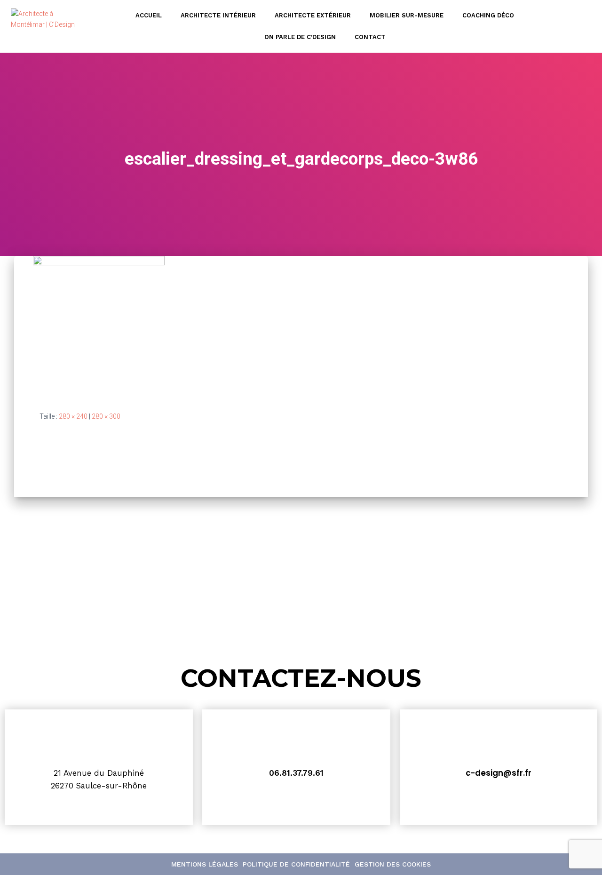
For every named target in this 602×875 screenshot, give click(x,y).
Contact (370, 36)
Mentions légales (204, 864)
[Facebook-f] (586, 26)
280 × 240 (73, 416)
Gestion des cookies (393, 864)
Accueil (148, 15)
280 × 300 (106, 416)
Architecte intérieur (218, 15)
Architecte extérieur (313, 15)
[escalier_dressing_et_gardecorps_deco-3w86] (99, 326)
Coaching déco (488, 15)
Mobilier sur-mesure (407, 15)
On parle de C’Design (300, 36)
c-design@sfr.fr (498, 773)
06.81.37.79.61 (296, 773)
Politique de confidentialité (296, 864)
